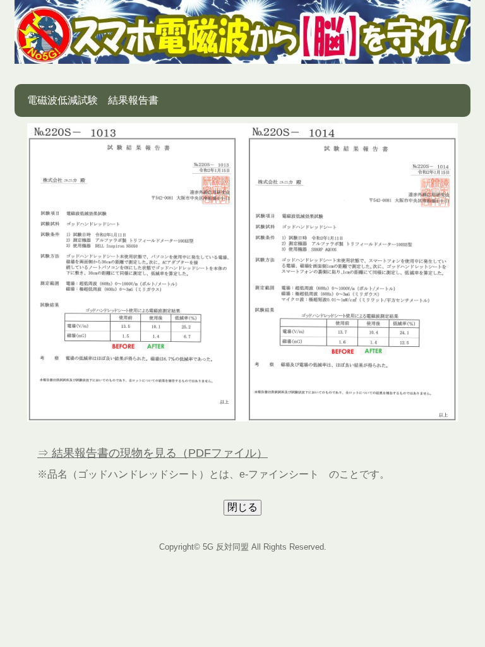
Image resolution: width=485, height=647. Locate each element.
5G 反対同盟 (226, 547)
